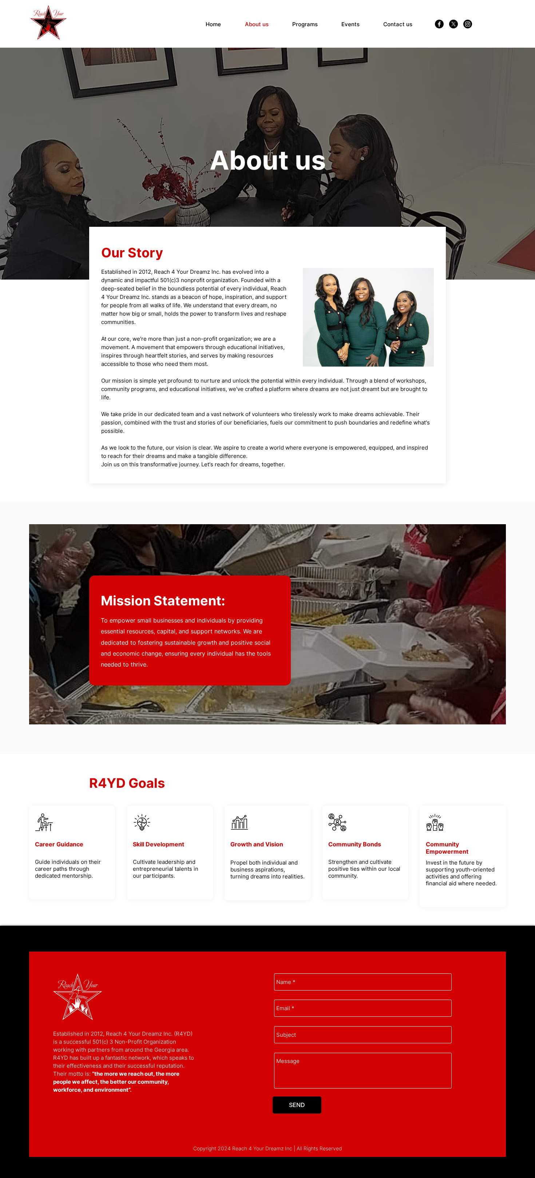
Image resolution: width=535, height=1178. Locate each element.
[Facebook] (439, 24)
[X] (453, 24)
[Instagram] (467, 24)
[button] (305, 24)
